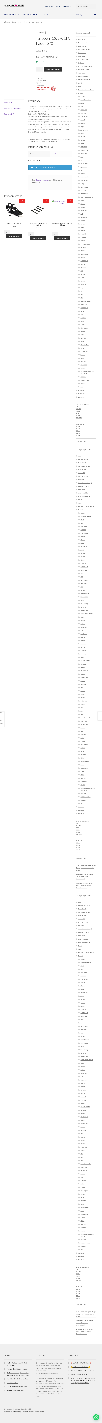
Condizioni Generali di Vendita (17, 1387)
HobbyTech (83, 284)
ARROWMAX (84, 130)
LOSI (81, 106)
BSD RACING (84, 308)
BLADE (19, 22)
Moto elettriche (83, 76)
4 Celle (78, 431)
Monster (91, 868)
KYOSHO (78, 409)
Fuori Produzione (85, 100)
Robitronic (83, 217)
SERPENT (83, 338)
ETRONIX (83, 377)
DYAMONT (83, 147)
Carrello (57, 6)
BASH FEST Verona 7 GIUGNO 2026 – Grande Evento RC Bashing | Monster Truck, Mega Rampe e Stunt (83, 1380)
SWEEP (82, 241)
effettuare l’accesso (42, 180)
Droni (80, 83)
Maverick (83, 234)
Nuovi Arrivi (81, 39)
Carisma (83, 190)
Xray (81, 294)
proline (82, 140)
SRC (81, 170)
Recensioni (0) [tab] (9, 114)
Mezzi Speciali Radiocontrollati (17, 1379)
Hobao (82, 207)
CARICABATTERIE (81, 441)
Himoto (82, 204)
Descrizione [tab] (8, 102)
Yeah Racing (84, 187)
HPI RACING (83, 210)
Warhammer (82, 53)
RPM (81, 298)
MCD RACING (84, 116)
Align (82, 127)
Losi (81, 157)
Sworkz (82, 220)
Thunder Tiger (84, 345)
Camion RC (81, 56)
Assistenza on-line (84, 49)
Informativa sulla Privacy (15, 1390)
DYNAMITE (83, 365)
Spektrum (83, 167)
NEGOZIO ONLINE (10, 15)
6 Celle (78, 435)
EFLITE (82, 368)
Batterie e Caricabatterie (86, 90)
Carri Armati (82, 73)
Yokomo (82, 96)
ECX (81, 314)
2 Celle (78, 426)
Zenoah (82, 120)
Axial (82, 133)
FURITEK (83, 113)
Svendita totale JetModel (79, 1374)
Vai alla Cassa (67, 6)
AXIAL (82, 103)
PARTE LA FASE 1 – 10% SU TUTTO (82, 1371)
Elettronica (81, 394)
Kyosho (82, 264)
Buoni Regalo (82, 46)
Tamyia (82, 173)
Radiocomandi (89, 874)
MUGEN (82, 325)
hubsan (82, 274)
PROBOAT (83, 268)
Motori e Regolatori (82, 877)
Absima (82, 123)
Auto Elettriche (83, 59)
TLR (81, 387)
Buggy (94, 866)
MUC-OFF (83, 237)
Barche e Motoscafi (84, 80)
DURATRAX (83, 304)
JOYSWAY (83, 384)
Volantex (83, 247)
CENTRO (83, 361)
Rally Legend (84, 163)
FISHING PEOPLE (85, 380)
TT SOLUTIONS (85, 244)
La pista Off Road (12, 1383)
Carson (82, 311)
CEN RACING (84, 254)
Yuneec (82, 355)
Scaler (78, 870)
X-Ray (82, 184)
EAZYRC (82, 231)
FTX (81, 291)
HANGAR (83, 318)
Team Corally (84, 177)
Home (8, 22)
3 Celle (78, 428)
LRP (81, 160)
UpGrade (81, 63)
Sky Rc (82, 143)
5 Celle (78, 433)
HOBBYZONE (84, 150)
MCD (81, 214)
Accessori (81, 390)
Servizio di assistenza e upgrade (17, 1369)
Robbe (82, 335)
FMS (81, 271)
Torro (82, 348)
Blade (40, 83)
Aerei (79, 86)
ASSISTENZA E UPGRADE (31, 15)
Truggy (78, 868)
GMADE (82, 257)
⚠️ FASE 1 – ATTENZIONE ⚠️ (80, 1367)
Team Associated (85, 301)
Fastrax (82, 281)
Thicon (82, 341)
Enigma (82, 288)
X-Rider (82, 278)
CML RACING (84, 194)
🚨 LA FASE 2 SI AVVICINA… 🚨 (81, 1363)
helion (82, 200)
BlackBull (83, 137)
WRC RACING (84, 180)
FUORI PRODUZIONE (86, 197)
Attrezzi (85, 883)
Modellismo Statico (84, 43)
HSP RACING (84, 261)
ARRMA (82, 251)
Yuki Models (84, 351)
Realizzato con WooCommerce (33, 1412)
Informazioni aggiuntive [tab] (12, 108)
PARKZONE (83, 110)
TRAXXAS (83, 227)
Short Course (85, 868)
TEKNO (82, 224)
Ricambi (14, 22)
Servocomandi (80, 879)
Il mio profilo (49, 6)
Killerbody (83, 153)
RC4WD (82, 331)
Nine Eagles (84, 328)
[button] (96, 1417)
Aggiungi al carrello (53, 69)
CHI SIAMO (46, 15)
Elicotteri (81, 397)
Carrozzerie (83, 888)
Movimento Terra (83, 70)
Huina (82, 321)
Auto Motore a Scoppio (85, 66)
